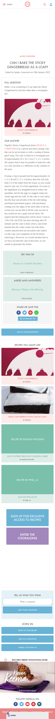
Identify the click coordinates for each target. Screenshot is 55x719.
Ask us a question (27, 639)
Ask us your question (27, 332)
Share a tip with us (27, 647)
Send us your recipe (27, 630)
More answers (27, 56)
